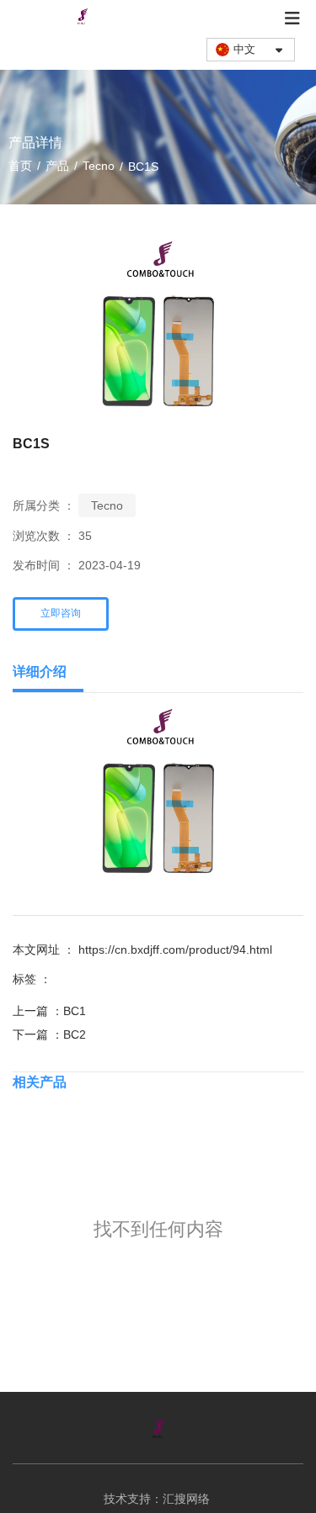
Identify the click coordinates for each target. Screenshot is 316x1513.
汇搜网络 (188, 1498)
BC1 (74, 1011)
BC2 (74, 1034)
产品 (57, 165)
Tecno (99, 165)
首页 (21, 165)
